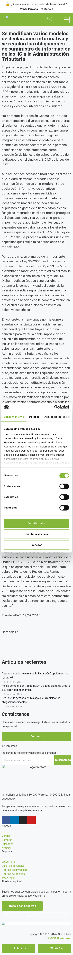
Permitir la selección (36, 534)
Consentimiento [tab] (14, 416)
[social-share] (36, 641)
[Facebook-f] (6, 820)
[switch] (64, 486)
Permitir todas (36, 523)
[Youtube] (31, 820)
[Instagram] (23, 820)
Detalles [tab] (34, 416)
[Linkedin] (14, 820)
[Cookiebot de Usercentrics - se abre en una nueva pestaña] (54, 407)
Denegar (36, 544)
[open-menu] (66, 19)
